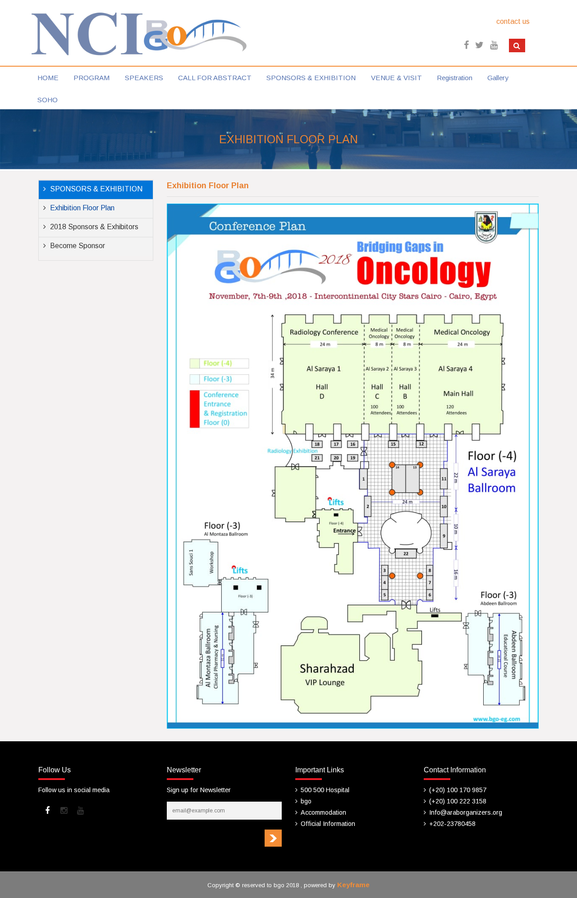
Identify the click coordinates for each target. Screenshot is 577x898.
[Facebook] (47, 811)
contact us (513, 21)
